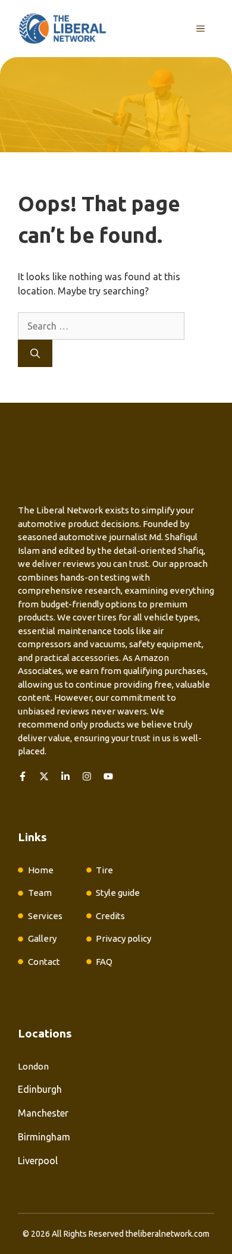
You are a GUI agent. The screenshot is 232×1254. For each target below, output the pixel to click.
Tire (104, 870)
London (33, 1066)
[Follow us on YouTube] (108, 776)
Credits (110, 916)
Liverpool (38, 1160)
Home (41, 870)
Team (40, 893)
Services (45, 916)
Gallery (42, 938)
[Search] (35, 353)
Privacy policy (123, 938)
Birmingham (44, 1136)
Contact (44, 962)
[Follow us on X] (44, 776)
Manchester (43, 1113)
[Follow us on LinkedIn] (65, 776)
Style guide (118, 893)
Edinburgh (40, 1089)
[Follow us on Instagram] (87, 776)
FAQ (104, 962)
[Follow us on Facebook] (22, 776)
